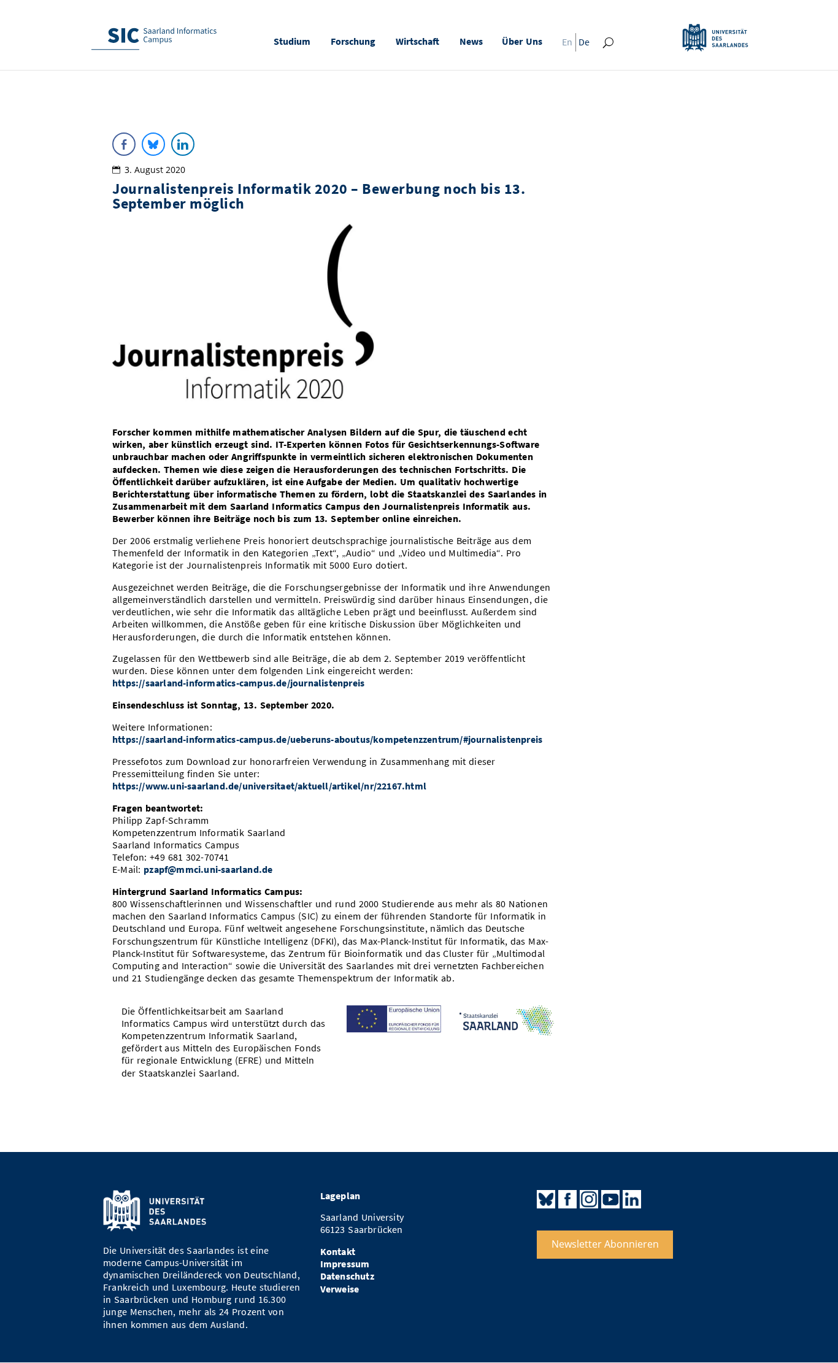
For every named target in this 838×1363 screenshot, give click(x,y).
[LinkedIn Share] (182, 144)
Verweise (339, 1289)
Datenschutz (347, 1276)
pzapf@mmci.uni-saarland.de (208, 869)
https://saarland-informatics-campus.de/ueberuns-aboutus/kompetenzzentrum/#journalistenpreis (327, 739)
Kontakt (337, 1251)
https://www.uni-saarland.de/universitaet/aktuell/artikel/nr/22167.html (269, 786)
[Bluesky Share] (153, 144)
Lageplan (340, 1196)
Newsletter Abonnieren (605, 1244)
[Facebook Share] (124, 144)
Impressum (345, 1264)
